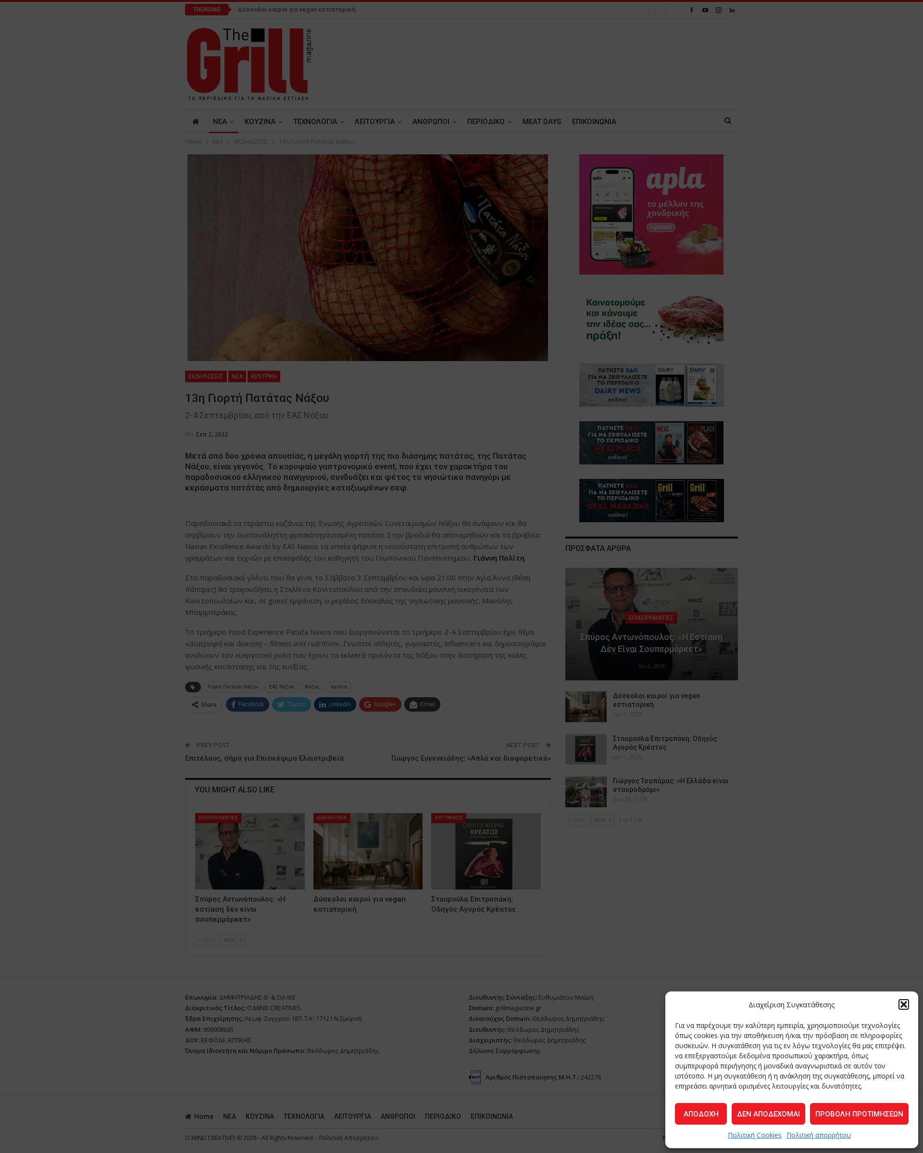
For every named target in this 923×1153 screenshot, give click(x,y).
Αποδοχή (701, 1114)
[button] (904, 1004)
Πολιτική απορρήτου (818, 1135)
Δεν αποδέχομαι (768, 1114)
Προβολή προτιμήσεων (859, 1114)
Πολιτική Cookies (755, 1135)
